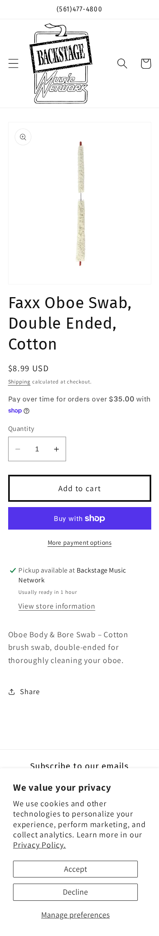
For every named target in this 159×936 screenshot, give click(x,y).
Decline (75, 891)
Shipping (19, 381)
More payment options (80, 542)
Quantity (21, 428)
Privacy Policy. (39, 844)
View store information (56, 606)
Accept (75, 869)
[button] (13, 63)
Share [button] (30, 691)
